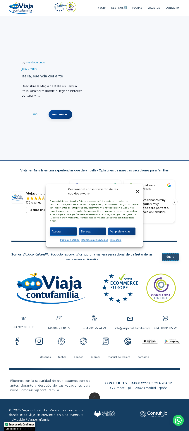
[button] (137, 191)
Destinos (45, 356)
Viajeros (154, 7)
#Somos (96, 356)
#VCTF (102, 7)
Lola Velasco (146, 185)
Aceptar (56, 231)
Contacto (172, 7)
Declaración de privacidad (94, 240)
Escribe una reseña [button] (42, 210)
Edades (78, 356)
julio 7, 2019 (29, 69)
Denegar (86, 231)
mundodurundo (35, 62)
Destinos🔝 (119, 7)
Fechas (137, 7)
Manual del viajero (119, 356)
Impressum (115, 240)
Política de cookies (70, 240)
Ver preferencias (120, 231)
